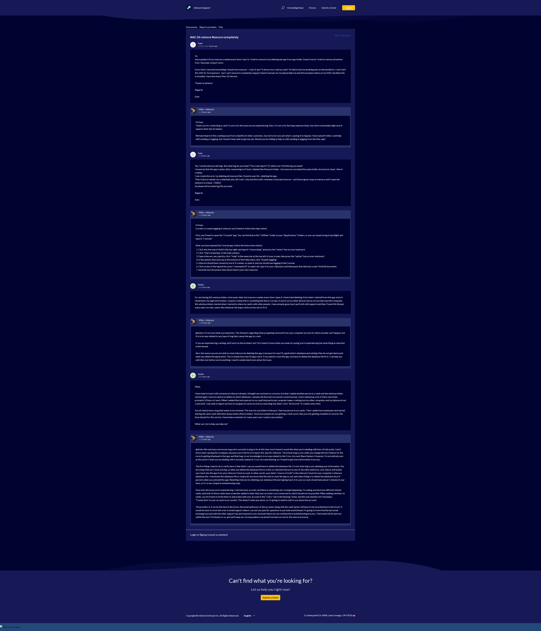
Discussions (191, 27)
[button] (283, 8)
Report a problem (208, 27)
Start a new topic (343, 35)
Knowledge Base (295, 7)
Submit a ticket (329, 7)
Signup (203, 534)
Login (349, 7)
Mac (221, 27)
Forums (312, 7)
